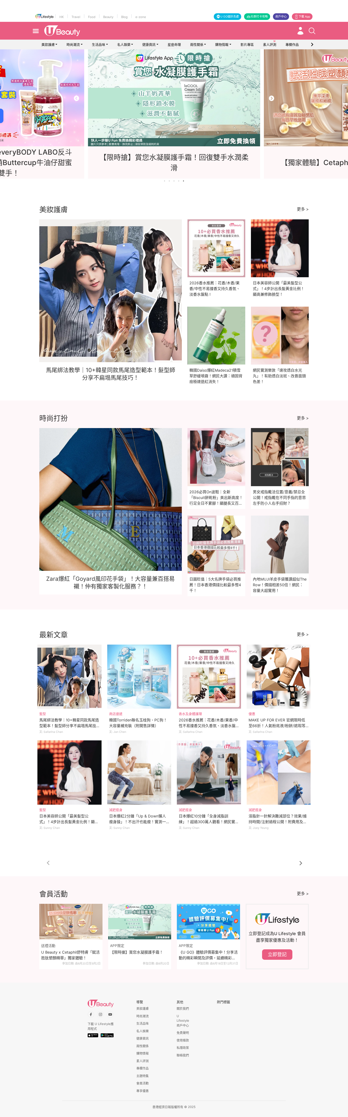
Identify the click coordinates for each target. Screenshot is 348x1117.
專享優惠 (142, 1091)
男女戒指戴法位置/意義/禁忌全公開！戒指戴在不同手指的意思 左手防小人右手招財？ (279, 497)
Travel (75, 17)
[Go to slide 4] (178, 180)
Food (91, 17)
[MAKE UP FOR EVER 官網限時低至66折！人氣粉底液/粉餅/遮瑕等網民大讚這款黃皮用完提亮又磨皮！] (279, 677)
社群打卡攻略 (259, 16)
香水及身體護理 (190, 714)
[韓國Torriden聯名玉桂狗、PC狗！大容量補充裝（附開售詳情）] (139, 677)
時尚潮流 (73, 44)
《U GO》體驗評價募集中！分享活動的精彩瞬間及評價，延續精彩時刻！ (208, 955)
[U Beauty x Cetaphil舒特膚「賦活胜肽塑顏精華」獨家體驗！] (71, 921)
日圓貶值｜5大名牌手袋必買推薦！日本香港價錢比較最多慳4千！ (215, 585)
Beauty (108, 17)
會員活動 (142, 1083)
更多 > (303, 209)
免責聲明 (183, 1032)
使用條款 (183, 1040)
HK (61, 17)
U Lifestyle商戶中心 (183, 1020)
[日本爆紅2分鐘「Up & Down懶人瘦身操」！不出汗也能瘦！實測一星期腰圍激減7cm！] (139, 772)
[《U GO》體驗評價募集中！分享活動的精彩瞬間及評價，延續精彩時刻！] (208, 921)
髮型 (42, 714)
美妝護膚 (48, 44)
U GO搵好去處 (229, 16)
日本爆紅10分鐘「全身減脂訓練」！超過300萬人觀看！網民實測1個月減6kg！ (209, 822)
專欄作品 (142, 1068)
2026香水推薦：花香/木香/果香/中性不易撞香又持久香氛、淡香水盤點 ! (214, 289)
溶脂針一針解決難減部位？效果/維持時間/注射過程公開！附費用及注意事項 (278, 822)
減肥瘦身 (115, 810)
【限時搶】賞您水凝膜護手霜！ (136, 952)
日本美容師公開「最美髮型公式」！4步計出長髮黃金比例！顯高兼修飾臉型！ (278, 289)
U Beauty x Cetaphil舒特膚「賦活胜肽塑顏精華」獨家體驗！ (70, 955)
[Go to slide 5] (183, 180)
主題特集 (142, 1076)
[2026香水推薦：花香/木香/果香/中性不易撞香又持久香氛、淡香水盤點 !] (209, 677)
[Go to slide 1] (164, 180)
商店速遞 (115, 714)
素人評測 (142, 1061)
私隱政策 (183, 1047)
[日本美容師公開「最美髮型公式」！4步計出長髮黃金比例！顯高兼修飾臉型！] (69, 772)
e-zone (140, 17)
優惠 (252, 714)
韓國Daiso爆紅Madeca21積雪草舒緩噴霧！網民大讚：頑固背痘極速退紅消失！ (215, 376)
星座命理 (174, 44)
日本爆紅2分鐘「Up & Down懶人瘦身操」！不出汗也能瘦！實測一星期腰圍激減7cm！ (137, 822)
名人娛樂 (123, 44)
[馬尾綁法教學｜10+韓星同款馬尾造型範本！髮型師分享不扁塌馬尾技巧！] (69, 677)
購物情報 (221, 44)
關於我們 (183, 1008)
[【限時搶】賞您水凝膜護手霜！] (139, 921)
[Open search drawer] (312, 31)
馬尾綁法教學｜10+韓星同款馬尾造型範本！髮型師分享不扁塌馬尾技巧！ (69, 726)
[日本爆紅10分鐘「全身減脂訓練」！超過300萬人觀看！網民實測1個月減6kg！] (209, 772)
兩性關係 (196, 44)
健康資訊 (149, 44)
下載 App (304, 16)
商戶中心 (281, 16)
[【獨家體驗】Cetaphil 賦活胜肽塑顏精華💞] (174, 97)
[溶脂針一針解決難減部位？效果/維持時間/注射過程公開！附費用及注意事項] (279, 772)
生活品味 (98, 44)
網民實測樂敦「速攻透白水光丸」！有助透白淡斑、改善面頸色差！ (279, 376)
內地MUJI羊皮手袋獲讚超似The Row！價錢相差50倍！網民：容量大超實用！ (280, 585)
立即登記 (277, 954)
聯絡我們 (183, 1055)
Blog (124, 17)
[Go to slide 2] (169, 180)
